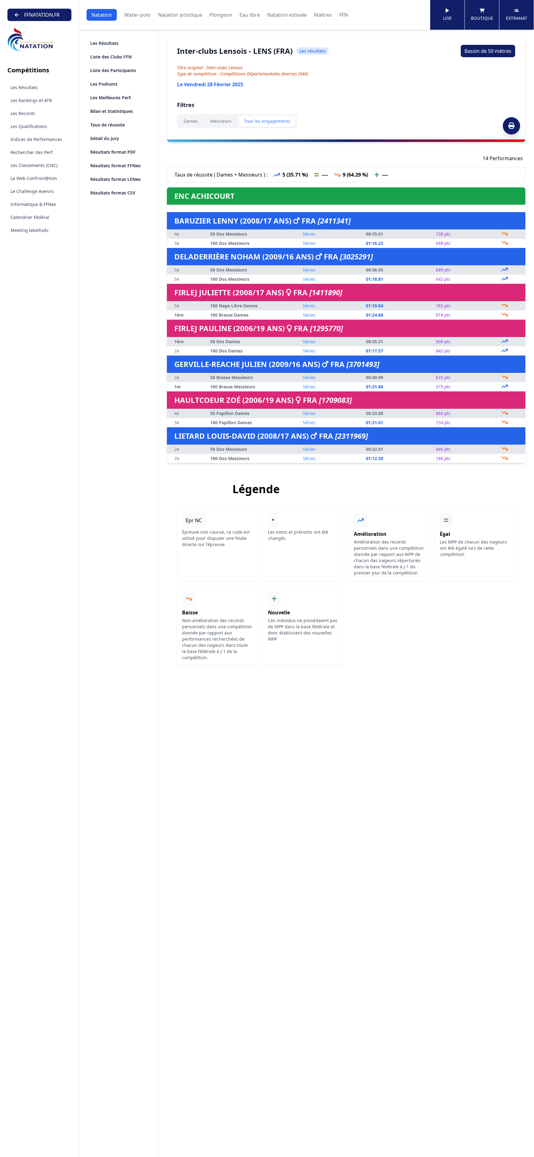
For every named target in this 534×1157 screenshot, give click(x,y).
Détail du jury (104, 138)
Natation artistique (180, 14)
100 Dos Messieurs (229, 243)
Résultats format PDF (113, 152)
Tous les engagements (267, 121)
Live (447, 18)
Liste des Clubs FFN (111, 57)
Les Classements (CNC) (34, 165)
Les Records (23, 113)
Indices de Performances (36, 139)
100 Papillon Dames (231, 422)
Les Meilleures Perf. (111, 97)
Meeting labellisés (30, 230)
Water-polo (137, 14)
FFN (343, 14)
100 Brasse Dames (229, 315)
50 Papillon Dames (229, 413)
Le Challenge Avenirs (32, 191)
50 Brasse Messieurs (231, 377)
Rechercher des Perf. (32, 152)
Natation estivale (287, 14)
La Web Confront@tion (34, 178)
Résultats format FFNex (115, 166)
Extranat (516, 18)
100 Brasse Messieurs (232, 387)
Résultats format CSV (112, 193)
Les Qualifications (29, 126)
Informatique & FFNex (33, 204)
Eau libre (249, 14)
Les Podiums (103, 84)
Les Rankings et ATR (31, 100)
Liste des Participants (113, 70)
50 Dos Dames (225, 341)
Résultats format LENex (115, 179)
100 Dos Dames (226, 351)
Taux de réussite (107, 125)
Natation (101, 14)
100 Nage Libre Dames (234, 306)
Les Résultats (24, 87)
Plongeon (221, 14)
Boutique (482, 18)
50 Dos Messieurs (228, 234)
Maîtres (323, 14)
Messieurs (220, 121)
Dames (191, 121)
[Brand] (39, 39)
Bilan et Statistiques (111, 111)
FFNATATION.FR (42, 14)
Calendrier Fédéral (30, 217)
